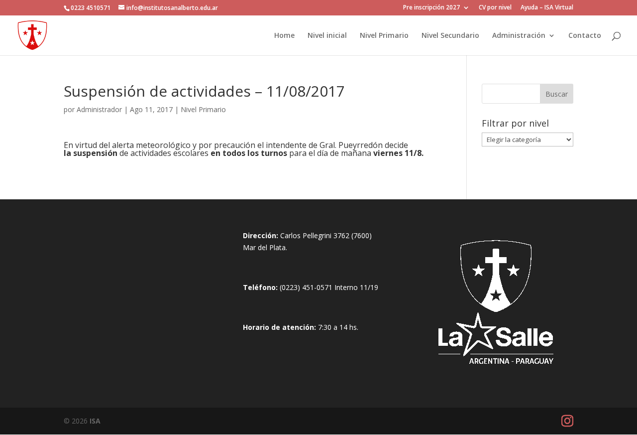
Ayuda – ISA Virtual (547, 7)
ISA (95, 421)
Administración (518, 36)
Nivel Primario (384, 36)
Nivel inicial (327, 36)
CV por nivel (495, 7)
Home (284, 36)
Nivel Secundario (450, 36)
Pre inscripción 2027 (431, 7)
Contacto (584, 36)
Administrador (99, 109)
